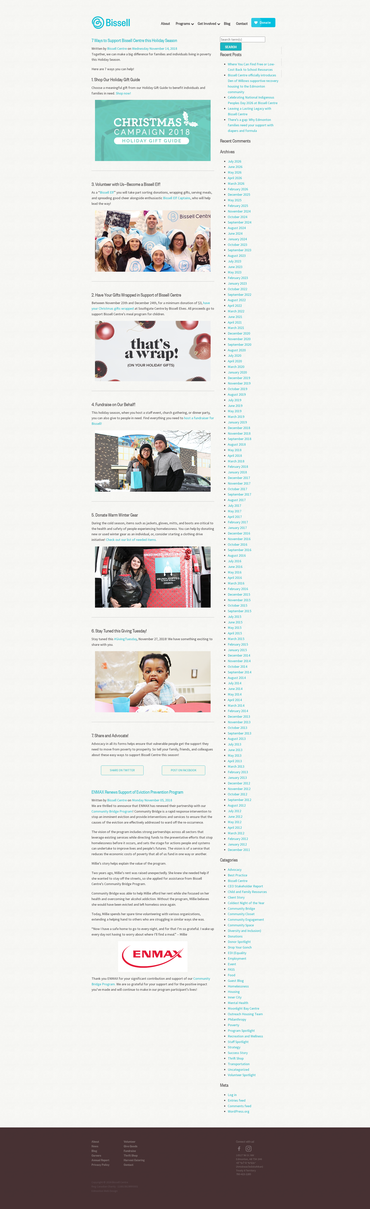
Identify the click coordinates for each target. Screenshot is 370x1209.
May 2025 (234, 200)
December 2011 (239, 849)
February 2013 (238, 772)
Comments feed (239, 1106)
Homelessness (238, 986)
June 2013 (235, 750)
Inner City (234, 997)
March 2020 (236, 366)
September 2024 (239, 222)
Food (231, 975)
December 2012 (239, 783)
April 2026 (235, 178)
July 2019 (234, 400)
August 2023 (237, 255)
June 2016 (235, 566)
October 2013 (237, 727)
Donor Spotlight (239, 941)
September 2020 (239, 344)
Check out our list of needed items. (131, 539)
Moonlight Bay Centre (243, 1008)
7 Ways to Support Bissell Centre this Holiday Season (134, 40)
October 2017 (237, 489)
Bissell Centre (117, 48)
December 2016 (239, 533)
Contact (128, 1164)
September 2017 (239, 494)
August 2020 (237, 350)
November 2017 (239, 483)
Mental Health (238, 1003)
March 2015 (236, 639)
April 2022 (235, 305)
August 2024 (237, 228)
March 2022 (236, 311)
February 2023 (238, 278)
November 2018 (239, 433)
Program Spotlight (241, 1030)
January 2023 (237, 283)
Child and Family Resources (247, 891)
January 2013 (237, 777)
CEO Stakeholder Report (245, 886)
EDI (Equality (237, 953)
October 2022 (237, 289)
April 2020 (235, 361)
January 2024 (237, 239)
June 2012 (235, 816)
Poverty (233, 1025)
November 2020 (239, 339)
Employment (237, 958)
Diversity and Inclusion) (244, 930)
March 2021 (236, 327)
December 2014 (239, 655)
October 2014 (237, 666)
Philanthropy (237, 1019)
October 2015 (237, 605)
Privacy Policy (100, 1164)
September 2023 (239, 250)
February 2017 (238, 522)
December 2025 (239, 194)
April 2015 (235, 633)
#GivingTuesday (125, 639)
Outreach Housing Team (245, 1014)
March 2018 (236, 461)
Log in (232, 1095)
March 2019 (236, 416)
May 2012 (234, 822)
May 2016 (234, 572)
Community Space (241, 925)
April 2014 (235, 700)
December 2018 (239, 428)
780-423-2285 (243, 1174)
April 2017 (235, 516)
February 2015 (238, 644)
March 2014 (236, 705)
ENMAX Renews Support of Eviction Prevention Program (137, 792)
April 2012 (235, 827)
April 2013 (235, 761)
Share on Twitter (122, 770)
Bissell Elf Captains (176, 198)
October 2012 (237, 794)
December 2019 (239, 378)
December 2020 (239, 333)
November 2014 (239, 661)
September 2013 (239, 733)
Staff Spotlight (238, 1042)
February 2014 (238, 711)
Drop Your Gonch (240, 947)
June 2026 (235, 166)
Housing (234, 991)
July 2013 (234, 744)
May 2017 (234, 511)
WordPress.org (238, 1111)
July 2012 (234, 811)
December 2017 (239, 478)
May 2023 (234, 272)
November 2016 (239, 539)
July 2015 (234, 616)
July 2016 (234, 561)
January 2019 (237, 422)
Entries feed (237, 1100)
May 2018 (234, 450)
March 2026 (236, 183)
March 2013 (236, 766)
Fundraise (130, 1150)
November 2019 (239, 383)
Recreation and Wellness (245, 1036)
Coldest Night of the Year (246, 903)
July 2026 (234, 161)
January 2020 (237, 372)
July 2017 (234, 505)
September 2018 (239, 439)
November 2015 (239, 600)
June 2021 (235, 316)
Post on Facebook (183, 770)
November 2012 (239, 789)
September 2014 (239, 672)
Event (232, 964)
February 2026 (238, 189)
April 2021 (235, 322)
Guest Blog (236, 980)
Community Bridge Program (112, 811)
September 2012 (239, 800)
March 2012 (236, 833)
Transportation (239, 1064)
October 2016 (237, 544)
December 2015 (239, 594)
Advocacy (234, 869)
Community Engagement (246, 919)
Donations (235, 936)
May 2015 (234, 627)
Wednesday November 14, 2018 (154, 48)
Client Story (236, 897)
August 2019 (237, 394)
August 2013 (237, 738)
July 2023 (234, 261)
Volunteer (129, 1141)
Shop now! (123, 93)
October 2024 (237, 217)
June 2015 (235, 622)
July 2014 (234, 683)
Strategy (234, 1047)
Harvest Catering (134, 1160)
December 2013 (239, 716)
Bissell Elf (107, 192)
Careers (96, 1155)
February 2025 (238, 205)
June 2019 (235, 405)
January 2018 (237, 472)
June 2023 (235, 267)
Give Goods (130, 1146)
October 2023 (237, 244)
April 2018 (235, 455)
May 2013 (234, 755)
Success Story (238, 1052)
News (95, 1146)
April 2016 (235, 577)
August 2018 (237, 444)
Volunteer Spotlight (242, 1075)
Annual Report (100, 1160)
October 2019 (237, 389)
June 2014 (235, 688)
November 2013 (239, 722)
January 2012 (237, 844)
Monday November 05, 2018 (152, 800)
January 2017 (237, 527)
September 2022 (239, 294)
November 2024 (239, 211)
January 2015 (237, 650)
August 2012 (237, 805)
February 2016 (238, 589)
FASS (231, 969)
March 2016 (236, 583)
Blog (94, 1150)
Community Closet (241, 914)
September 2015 (239, 611)
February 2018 (238, 466)
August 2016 (237, 555)
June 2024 (235, 233)
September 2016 (239, 550)
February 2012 (238, 838)
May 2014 (234, 694)
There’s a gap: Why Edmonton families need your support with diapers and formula (250, 125)
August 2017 (237, 500)
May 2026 (234, 172)
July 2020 (234, 355)
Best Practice (237, 875)
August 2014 (237, 677)
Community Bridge (241, 908)
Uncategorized (238, 1069)
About (95, 1141)
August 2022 (237, 300)
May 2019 (234, 411)
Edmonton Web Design (105, 1191)
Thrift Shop (236, 1058)
